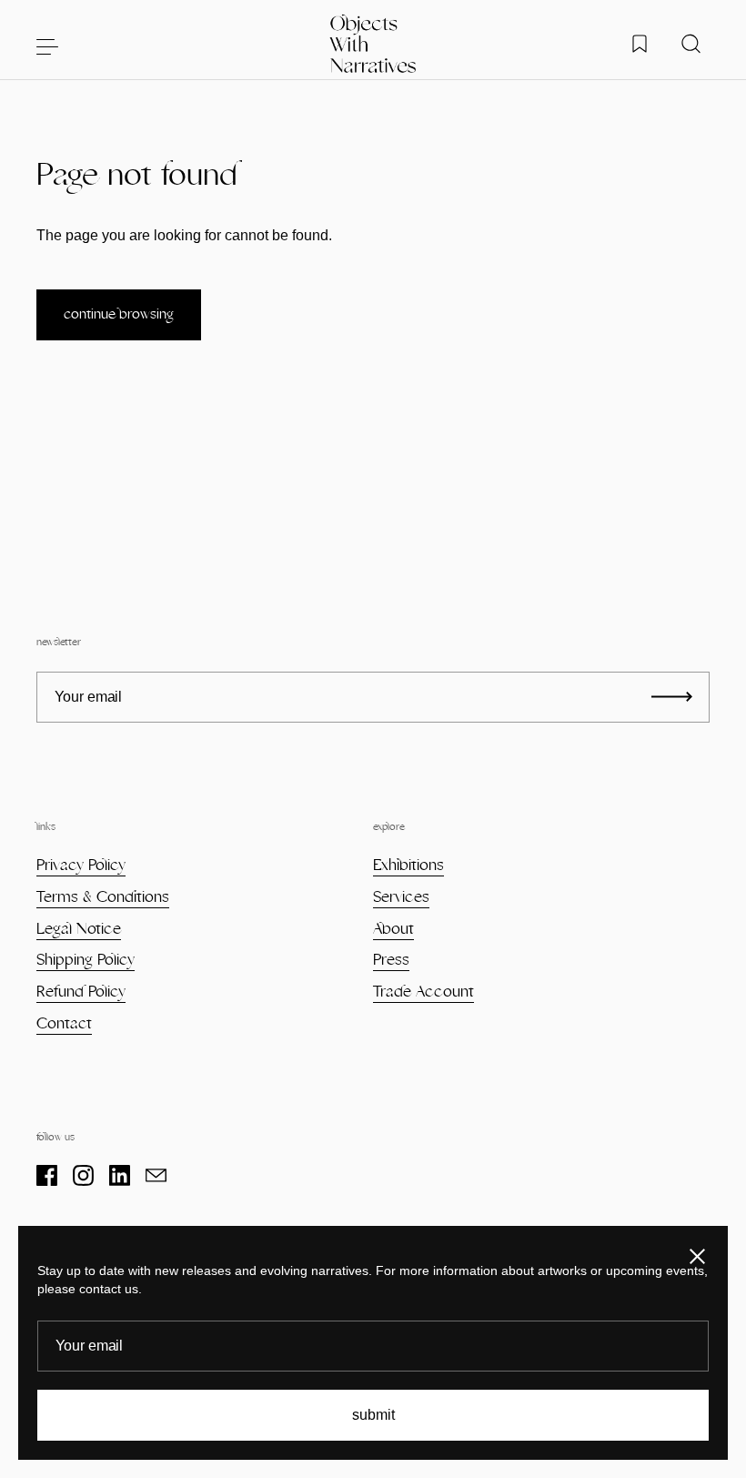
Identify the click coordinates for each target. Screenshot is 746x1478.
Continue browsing (119, 314)
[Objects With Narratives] (373, 45)
